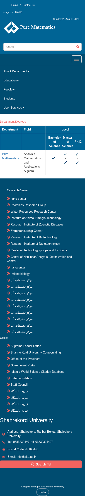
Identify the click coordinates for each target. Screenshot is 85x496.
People (7, 89)
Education (10, 80)
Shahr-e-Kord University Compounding (36, 352)
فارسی (7, 12)
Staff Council (19, 384)
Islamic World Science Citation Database (37, 371)
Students (9, 98)
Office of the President (25, 359)
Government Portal (23, 365)
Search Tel (42, 464)
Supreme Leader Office (26, 346)
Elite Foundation (21, 378)
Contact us (29, 5)
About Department (15, 71)
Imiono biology (20, 273)
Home (14, 5)
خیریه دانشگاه (19, 391)
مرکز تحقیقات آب (22, 280)
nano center (18, 198)
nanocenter (18, 267)
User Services (12, 107)
